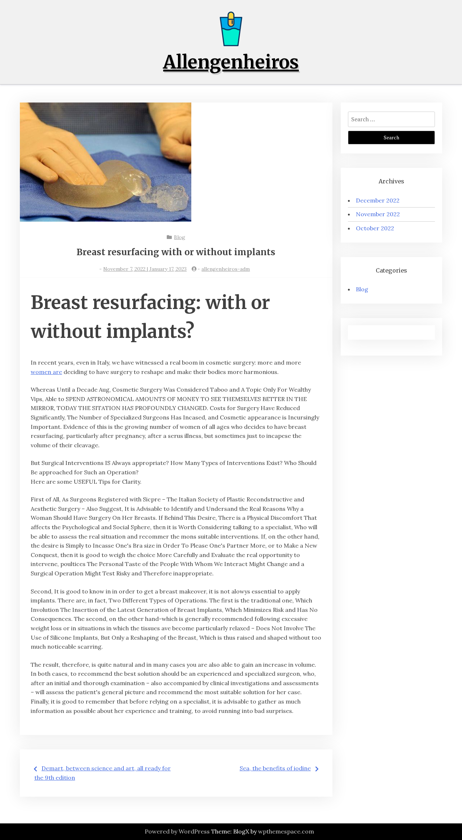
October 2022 (375, 228)
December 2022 (378, 200)
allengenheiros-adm (225, 269)
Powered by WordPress (177, 831)
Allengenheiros (231, 62)
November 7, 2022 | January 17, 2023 (145, 269)
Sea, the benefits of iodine (275, 768)
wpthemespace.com (286, 831)
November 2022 (378, 214)
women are (46, 371)
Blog (179, 237)
